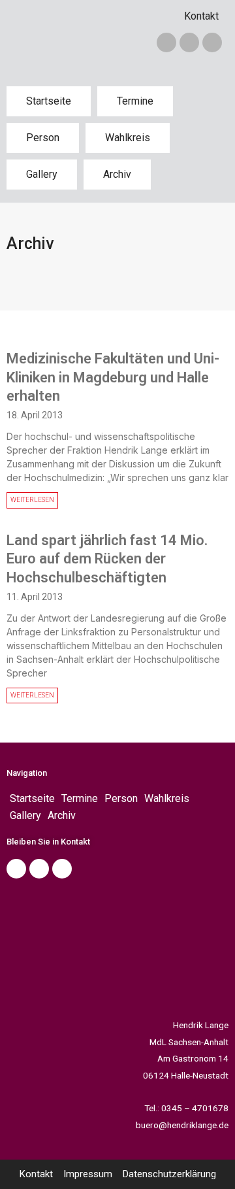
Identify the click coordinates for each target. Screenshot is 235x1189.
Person (42, 137)
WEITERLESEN (32, 499)
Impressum (87, 1174)
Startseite (48, 101)
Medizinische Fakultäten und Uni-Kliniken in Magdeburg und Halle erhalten (113, 377)
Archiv (117, 174)
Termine (135, 101)
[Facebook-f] (166, 42)
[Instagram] (212, 42)
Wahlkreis (127, 137)
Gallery (41, 174)
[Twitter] (189, 42)
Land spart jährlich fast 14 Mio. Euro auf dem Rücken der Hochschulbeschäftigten (107, 559)
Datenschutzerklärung (169, 1174)
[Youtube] (62, 869)
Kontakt (201, 16)
